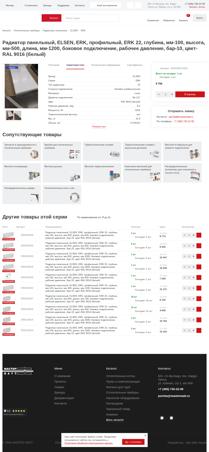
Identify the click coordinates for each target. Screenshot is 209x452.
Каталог (54, 18)
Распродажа (114, 403)
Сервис (59, 387)
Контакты (80, 5)
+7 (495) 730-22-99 (184, 121)
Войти (199, 18)
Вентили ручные (53, 166)
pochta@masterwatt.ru (181, 116)
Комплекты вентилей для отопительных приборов (138, 168)
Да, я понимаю (133, 442)
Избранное (169, 20)
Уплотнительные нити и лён (59, 188)
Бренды (47, 5)
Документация (64, 398)
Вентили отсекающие (15, 166)
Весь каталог (115, 420)
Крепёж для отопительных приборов (59, 146)
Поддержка (63, 5)
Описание (53, 65)
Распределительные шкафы (19, 188)
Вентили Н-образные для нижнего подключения (178, 146)
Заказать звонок (197, 7)
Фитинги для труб (118, 387)
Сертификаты (135, 65)
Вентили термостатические (99, 166)
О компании (31, 5)
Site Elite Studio (196, 442)
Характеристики (75, 65)
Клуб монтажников (107, 5)
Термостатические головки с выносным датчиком (140, 146)
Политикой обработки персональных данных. (88, 443)
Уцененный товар (118, 409)
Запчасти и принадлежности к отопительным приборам (20, 146)
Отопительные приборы (122, 392)
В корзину (190, 94)
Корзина (184, 18)
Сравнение (153, 20)
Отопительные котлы (120, 376)
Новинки (112, 414)
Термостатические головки (99, 144)
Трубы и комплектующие (123, 381)
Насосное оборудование (123, 398)
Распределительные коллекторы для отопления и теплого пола (180, 169)
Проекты (60, 381)
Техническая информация (105, 65)
